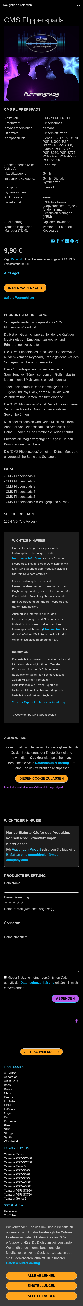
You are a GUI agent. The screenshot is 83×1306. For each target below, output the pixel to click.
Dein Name (12, 883)
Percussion (11, 1121)
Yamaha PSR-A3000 (17, 1182)
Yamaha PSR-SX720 (18, 1194)
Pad (6, 1117)
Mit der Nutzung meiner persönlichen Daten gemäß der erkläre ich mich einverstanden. (41, 983)
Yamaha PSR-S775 (17, 1178)
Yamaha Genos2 (15, 1198)
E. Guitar (10, 1101)
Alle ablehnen (41, 1275)
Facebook (10, 1211)
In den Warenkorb (25, 288)
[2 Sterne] (10, 902)
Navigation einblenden (17, 5)
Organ (8, 1113)
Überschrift (12, 923)
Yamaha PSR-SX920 (18, 1190)
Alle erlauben (42, 1296)
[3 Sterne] (14, 902)
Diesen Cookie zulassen (41, 778)
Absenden (65, 998)
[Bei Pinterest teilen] (72, 241)
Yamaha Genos (14, 1154)
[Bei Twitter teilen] (62, 241)
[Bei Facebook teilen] (58, 241)
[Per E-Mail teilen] (53, 241)
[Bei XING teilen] (77, 241)
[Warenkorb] (78, 5)
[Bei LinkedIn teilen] (67, 241)
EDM (7, 1105)
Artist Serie (11, 1081)
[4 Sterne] (18, 902)
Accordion (10, 1077)
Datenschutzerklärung (52, 763)
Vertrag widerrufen (41, 1052)
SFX (7, 1129)
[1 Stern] (6, 902)
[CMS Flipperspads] (41, 63)
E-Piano (9, 1109)
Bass (7, 1085)
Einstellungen (41, 1285)
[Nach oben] (76, 725)
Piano (7, 1125)
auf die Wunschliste (19, 297)
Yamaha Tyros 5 (15, 1166)
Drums (8, 1097)
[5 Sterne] (22, 902)
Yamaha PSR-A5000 (17, 1186)
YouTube (10, 1215)
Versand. (17, 259)
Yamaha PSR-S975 (17, 1170)
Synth (8, 1137)
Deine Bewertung (16, 897)
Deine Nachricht (15, 937)
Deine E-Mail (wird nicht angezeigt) (29, 909)
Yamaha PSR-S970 (17, 1174)
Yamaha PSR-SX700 (18, 1162)
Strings (8, 1133)
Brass (8, 1089)
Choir (7, 1093)
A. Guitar (10, 1073)
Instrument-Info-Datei (27, 558)
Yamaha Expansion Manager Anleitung (38, 702)
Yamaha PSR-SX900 (18, 1158)
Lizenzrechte (52, 629)
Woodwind (11, 1141)
